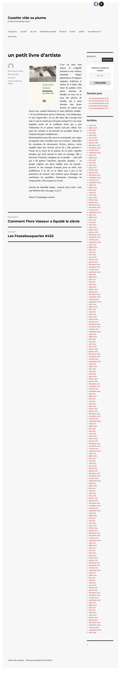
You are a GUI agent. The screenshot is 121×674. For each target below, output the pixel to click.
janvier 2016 (93, 441)
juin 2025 (92, 160)
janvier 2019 (93, 352)
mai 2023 (92, 222)
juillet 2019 (93, 337)
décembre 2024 (94, 175)
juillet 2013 (93, 516)
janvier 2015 (93, 471)
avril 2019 (92, 344)
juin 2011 (92, 578)
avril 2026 (92, 135)
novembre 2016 (94, 416)
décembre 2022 (94, 235)
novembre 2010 (94, 595)
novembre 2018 (94, 357)
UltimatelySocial (80, 672)
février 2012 (93, 558)
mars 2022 (93, 257)
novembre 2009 (95, 625)
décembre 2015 (94, 444)
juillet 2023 (93, 217)
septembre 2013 (95, 511)
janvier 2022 (93, 262)
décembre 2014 (94, 473)
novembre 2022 (95, 237)
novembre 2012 (94, 536)
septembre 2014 (95, 481)
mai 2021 (92, 282)
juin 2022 (92, 250)
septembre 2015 (95, 451)
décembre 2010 (94, 593)
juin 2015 (92, 459)
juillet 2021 (93, 277)
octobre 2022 (94, 240)
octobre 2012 (93, 538)
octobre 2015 (93, 449)
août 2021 (92, 275)
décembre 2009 (94, 623)
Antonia (11, 81)
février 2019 (93, 349)
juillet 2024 (93, 188)
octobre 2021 (93, 270)
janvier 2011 (93, 590)
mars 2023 (93, 227)
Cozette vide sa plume (27, 18)
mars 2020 (93, 317)
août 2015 (92, 454)
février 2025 (93, 170)
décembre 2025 (94, 145)
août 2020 (92, 304)
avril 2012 (92, 553)
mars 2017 (93, 406)
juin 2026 (92, 130)
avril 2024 (92, 195)
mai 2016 (92, 431)
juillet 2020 (93, 307)
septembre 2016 (95, 421)
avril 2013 (92, 523)
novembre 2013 (94, 506)
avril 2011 (92, 583)
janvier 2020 (93, 322)
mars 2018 (93, 376)
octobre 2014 (93, 478)
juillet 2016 (93, 426)
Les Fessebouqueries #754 (99, 98)
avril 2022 (92, 255)
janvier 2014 (93, 501)
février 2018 (93, 379)
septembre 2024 (95, 183)
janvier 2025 (93, 173)
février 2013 (93, 528)
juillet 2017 (93, 396)
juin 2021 (92, 280)
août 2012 (92, 543)
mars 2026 (93, 138)
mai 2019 (92, 342)
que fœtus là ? (94, 31)
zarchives (12, 36)
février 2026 (93, 140)
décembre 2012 (94, 533)
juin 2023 (92, 220)
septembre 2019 (95, 332)
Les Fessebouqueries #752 (99, 103)
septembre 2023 (95, 212)
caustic (23, 31)
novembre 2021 (94, 267)
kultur (73, 31)
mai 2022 (92, 252)
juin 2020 (92, 309)
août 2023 (92, 215)
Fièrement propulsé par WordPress (39, 660)
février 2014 (93, 498)
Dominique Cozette (15, 71)
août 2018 (92, 364)
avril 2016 (92, 434)
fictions (62, 31)
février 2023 (93, 230)
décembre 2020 (94, 294)
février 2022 (93, 260)
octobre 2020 (94, 299)
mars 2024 (93, 197)
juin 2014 (92, 488)
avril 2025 (92, 165)
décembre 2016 (94, 414)
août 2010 (92, 603)
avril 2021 (92, 284)
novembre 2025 (95, 148)
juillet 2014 (93, 486)
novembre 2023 (94, 207)
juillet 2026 (93, 128)
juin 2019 (92, 339)
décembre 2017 (94, 384)
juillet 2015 (93, 456)
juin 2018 (92, 369)
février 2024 (93, 200)
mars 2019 (93, 347)
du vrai (33, 31)
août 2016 (92, 424)
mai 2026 (92, 133)
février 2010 (93, 618)
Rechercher (91, 56)
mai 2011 (92, 580)
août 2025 (92, 155)
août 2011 (92, 573)
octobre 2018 (93, 359)
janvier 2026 (93, 143)
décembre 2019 (94, 324)
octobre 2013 (93, 508)
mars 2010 (93, 615)
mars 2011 (92, 585)
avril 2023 (92, 225)
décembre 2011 (94, 563)
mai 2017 (92, 401)
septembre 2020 (95, 302)
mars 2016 (93, 436)
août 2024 (92, 185)
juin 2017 (92, 399)
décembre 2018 (94, 354)
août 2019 (92, 334)
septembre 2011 (94, 570)
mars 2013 (92, 526)
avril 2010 (92, 613)
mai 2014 (92, 491)
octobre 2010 (93, 598)
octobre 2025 (94, 150)
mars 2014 (93, 496)
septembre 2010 (95, 600)
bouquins (12, 31)
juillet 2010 (93, 605)
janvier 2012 (93, 560)
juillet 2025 (93, 158)
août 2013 (92, 513)
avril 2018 (92, 374)
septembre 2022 (95, 242)
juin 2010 (92, 608)
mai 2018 (92, 371)
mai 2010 (92, 610)
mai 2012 (92, 550)
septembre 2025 (95, 153)
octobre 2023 (94, 210)
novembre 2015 (94, 446)
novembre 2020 (95, 297)
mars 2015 (93, 466)
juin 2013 (92, 518)
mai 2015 (92, 461)
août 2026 (92, 125)
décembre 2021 (94, 265)
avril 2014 (92, 493)
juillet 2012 (93, 546)
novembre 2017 (94, 386)
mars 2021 (93, 287)
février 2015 (93, 468)
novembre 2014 (94, 476)
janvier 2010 (93, 620)
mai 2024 (92, 193)
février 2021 (93, 289)
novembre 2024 (95, 178)
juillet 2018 (93, 367)
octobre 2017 (93, 389)
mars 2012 (93, 555)
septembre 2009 (95, 630)
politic (82, 31)
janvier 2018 (93, 381)
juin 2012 (92, 548)
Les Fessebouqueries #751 (98, 108)
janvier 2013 (93, 531)
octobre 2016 (94, 419)
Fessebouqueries (48, 31)
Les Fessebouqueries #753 (99, 101)
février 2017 (93, 409)
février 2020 (93, 319)
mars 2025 (93, 168)
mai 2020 (92, 312)
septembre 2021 (95, 272)
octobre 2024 (94, 180)
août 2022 (92, 245)
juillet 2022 (93, 247)
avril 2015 (92, 463)
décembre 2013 (94, 503)
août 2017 (92, 394)
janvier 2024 (93, 202)
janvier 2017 (93, 411)
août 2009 (92, 633)
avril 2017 (92, 404)
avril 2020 (92, 314)
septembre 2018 (95, 362)
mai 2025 (92, 163)
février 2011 (93, 588)
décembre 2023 (94, 205)
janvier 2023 (93, 232)
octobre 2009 (94, 628)
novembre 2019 (94, 327)
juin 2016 (92, 429)
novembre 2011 (94, 565)
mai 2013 (92, 521)
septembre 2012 (95, 541)
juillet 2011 (93, 575)
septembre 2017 (95, 391)
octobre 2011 (93, 568)
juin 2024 (92, 190)
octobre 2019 (94, 329)
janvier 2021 (93, 292)
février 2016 (93, 439)
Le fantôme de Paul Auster (98, 106)
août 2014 (92, 483)
